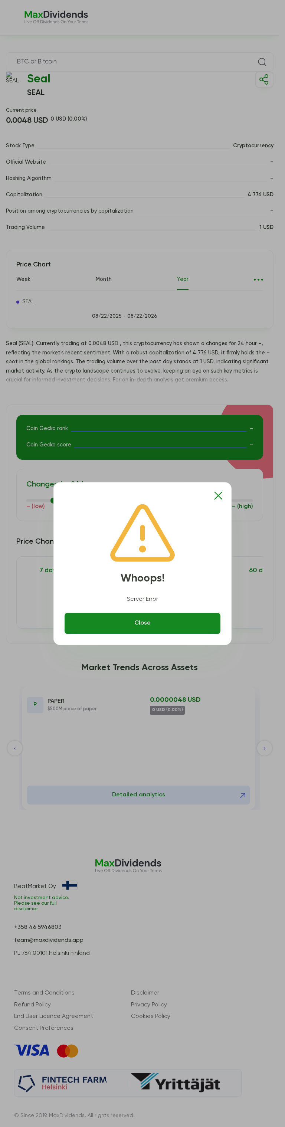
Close (142, 623)
